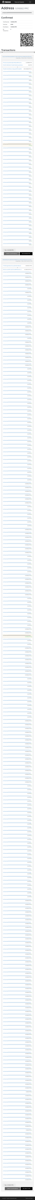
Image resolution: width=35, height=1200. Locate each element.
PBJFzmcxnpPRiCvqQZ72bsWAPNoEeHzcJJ (12, 269)
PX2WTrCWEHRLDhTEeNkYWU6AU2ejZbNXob (13, 65)
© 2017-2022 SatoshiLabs (10, 1198)
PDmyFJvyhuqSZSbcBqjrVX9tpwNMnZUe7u (12, 62)
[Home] (7, 2)
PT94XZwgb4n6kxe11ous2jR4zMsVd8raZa (12, 265)
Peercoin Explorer (19, 2)
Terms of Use (28, 1198)
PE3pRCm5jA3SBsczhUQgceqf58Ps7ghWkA (12, 68)
